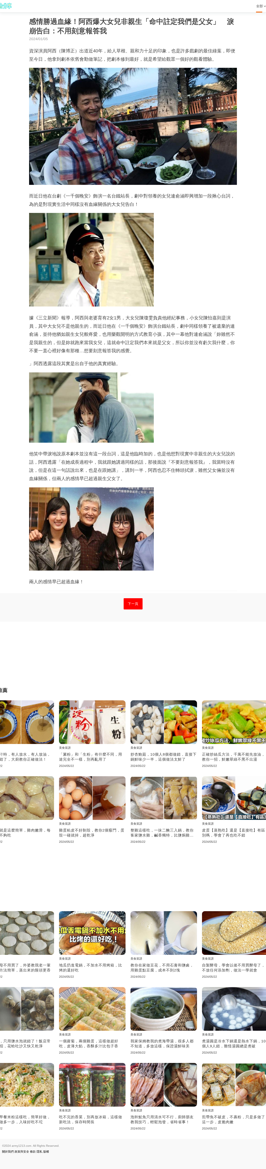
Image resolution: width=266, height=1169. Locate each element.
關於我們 (8, 1151)
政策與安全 (22, 1151)
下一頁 (133, 604)
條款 (33, 1151)
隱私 (39, 1151)
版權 (46, 1151)
